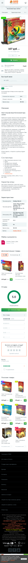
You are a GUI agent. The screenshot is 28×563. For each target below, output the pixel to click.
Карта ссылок (14, 553)
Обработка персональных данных (11, 499)
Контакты (4, 474)
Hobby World (17, 230)
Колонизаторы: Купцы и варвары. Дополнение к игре (20, 419)
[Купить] (11, 279)
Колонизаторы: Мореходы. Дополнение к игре (6, 419)
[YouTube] (18, 550)
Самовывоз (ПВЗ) (6, 454)
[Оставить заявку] (25, 279)
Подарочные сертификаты (8, 464)
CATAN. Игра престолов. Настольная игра (5, 442)
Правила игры (8, 173)
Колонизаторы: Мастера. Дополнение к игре (20, 275)
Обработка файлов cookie (8, 504)
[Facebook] (14, 550)
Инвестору (4, 510)
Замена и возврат (6, 494)
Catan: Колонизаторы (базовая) (6, 274)
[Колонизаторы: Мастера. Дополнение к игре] (21, 266)
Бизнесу (3, 484)
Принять (23, 559)
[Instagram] (10, 550)
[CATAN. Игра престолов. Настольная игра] (7, 433)
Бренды (3, 469)
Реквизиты (4, 479)
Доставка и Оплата (6, 459)
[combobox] (5, 80)
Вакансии (4, 489)
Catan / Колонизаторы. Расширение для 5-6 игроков (20, 396)
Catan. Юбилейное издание (20, 441)
